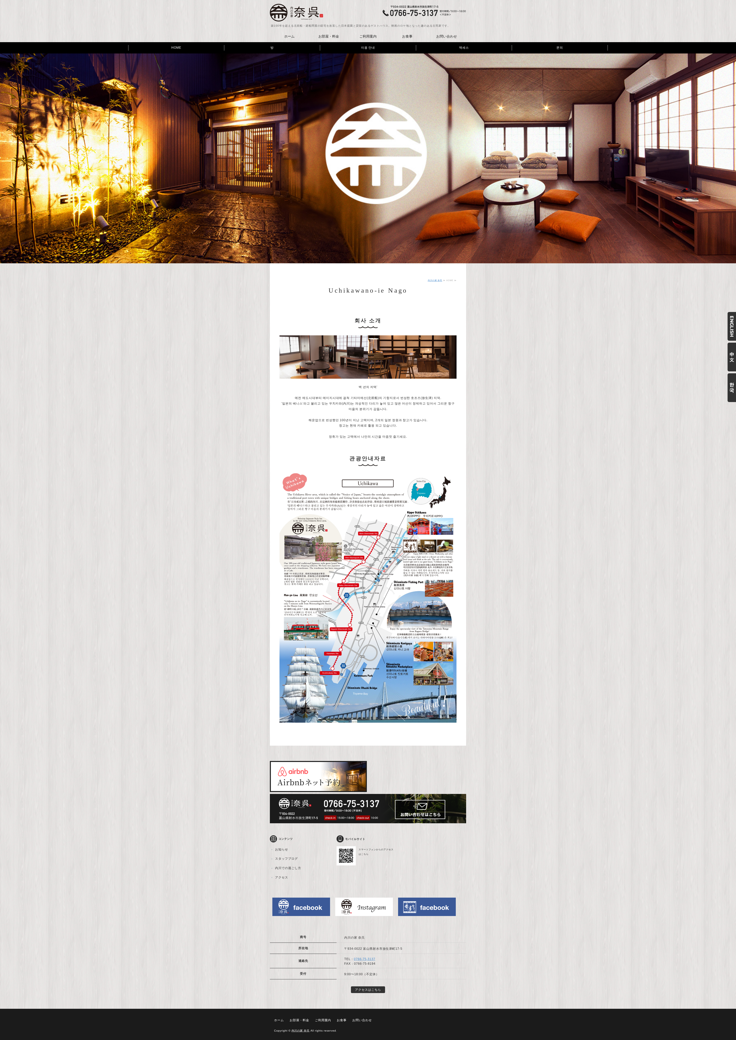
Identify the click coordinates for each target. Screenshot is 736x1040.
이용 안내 (368, 47)
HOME (176, 47)
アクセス (281, 877)
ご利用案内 (368, 36)
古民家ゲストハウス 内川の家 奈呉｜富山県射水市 (297, 12)
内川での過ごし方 (288, 868)
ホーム (289, 36)
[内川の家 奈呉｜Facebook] (301, 913)
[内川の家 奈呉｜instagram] (364, 913)
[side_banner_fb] (427, 913)
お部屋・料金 (328, 36)
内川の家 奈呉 (435, 280)
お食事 (407, 36)
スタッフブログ (286, 858)
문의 (559, 47)
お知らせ (281, 849)
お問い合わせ (446, 36)
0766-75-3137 (364, 959)
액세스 (464, 47)
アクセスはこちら (368, 989)
